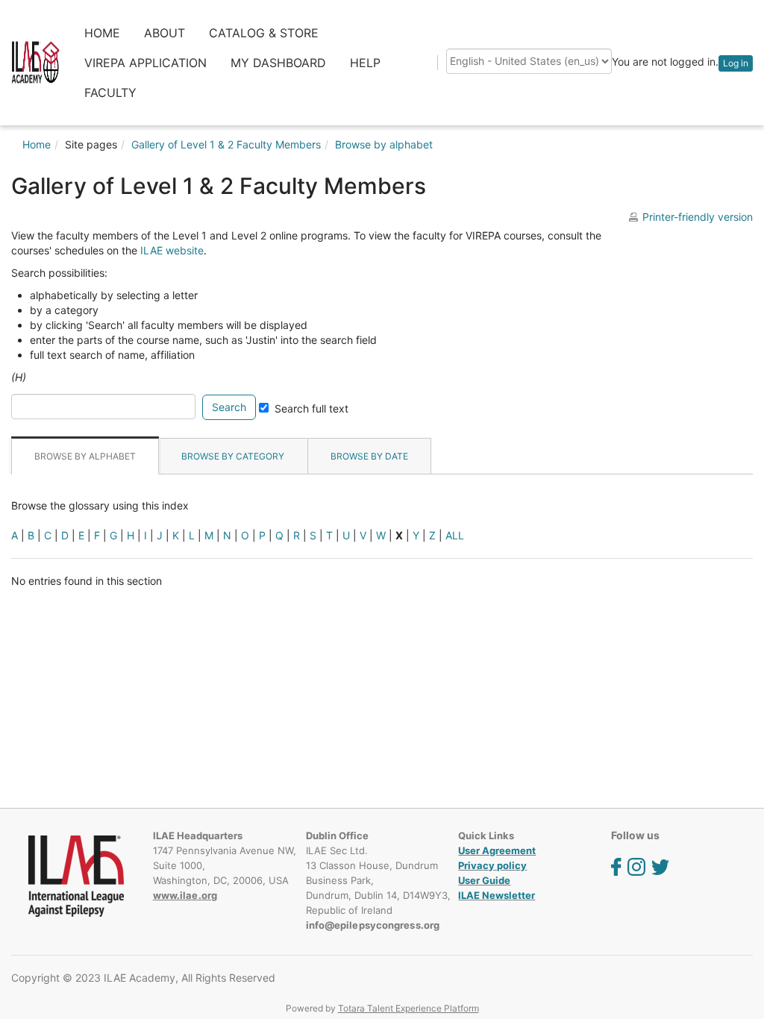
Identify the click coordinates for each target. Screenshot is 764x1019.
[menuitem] (102, 33)
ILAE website (172, 250)
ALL (454, 535)
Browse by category (232, 456)
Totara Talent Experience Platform (408, 1008)
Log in (735, 63)
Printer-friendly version (697, 216)
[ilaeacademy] (35, 61)
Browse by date (369, 456)
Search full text (311, 408)
